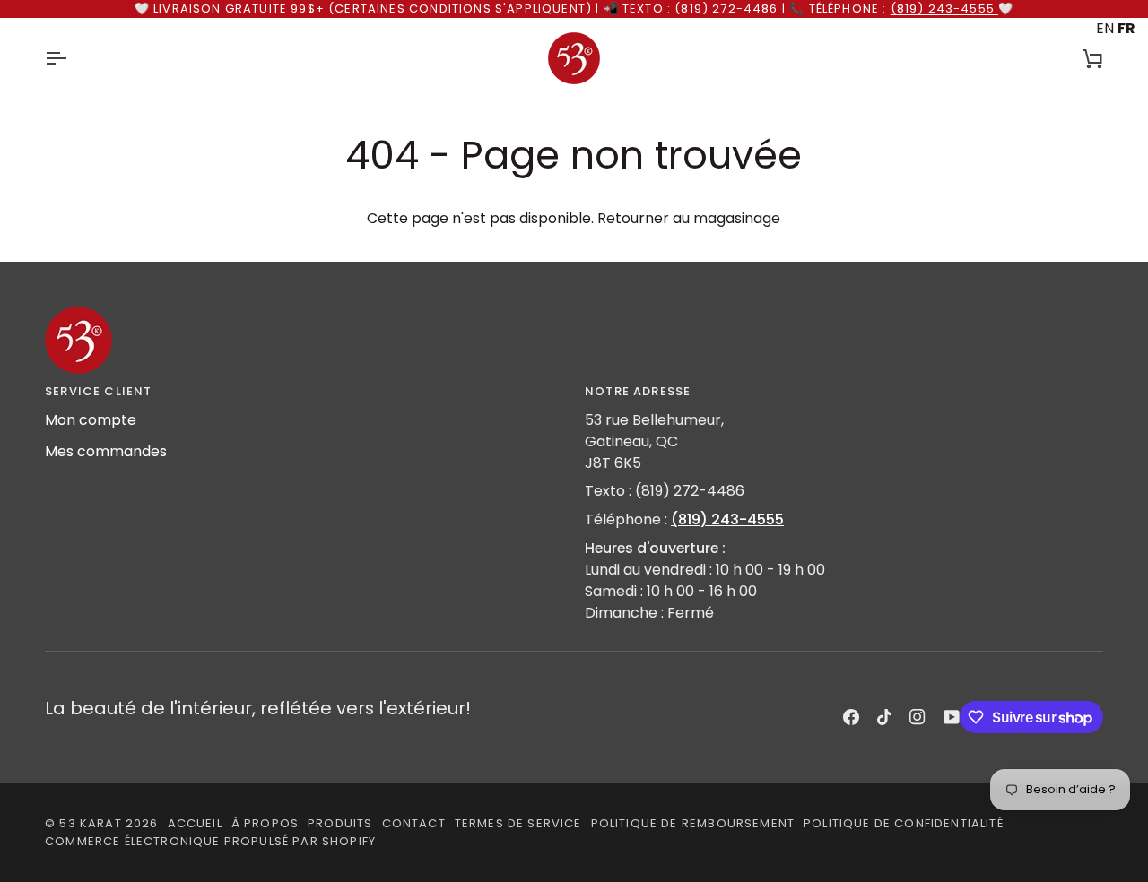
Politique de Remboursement (693, 823)
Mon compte (90, 420)
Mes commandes (106, 451)
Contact (414, 823)
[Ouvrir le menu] (72, 58)
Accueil (195, 823)
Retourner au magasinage (688, 218)
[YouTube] (952, 717)
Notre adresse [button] (638, 391)
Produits (340, 823)
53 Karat (90, 823)
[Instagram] (917, 717)
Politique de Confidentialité (904, 823)
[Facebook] (851, 717)
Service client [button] (98, 391)
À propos (265, 823)
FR (1126, 28)
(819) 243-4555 (945, 8)
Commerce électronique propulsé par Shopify (210, 841)
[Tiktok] (884, 717)
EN (1105, 28)
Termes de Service (518, 823)
